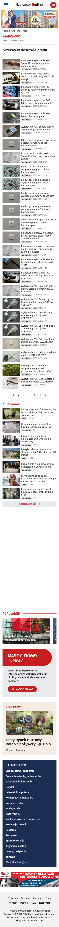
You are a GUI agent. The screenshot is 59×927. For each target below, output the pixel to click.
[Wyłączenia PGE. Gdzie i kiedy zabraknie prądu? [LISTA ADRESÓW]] (11, 317)
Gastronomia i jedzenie (19, 781)
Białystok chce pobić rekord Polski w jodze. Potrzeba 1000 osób (37, 492)
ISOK (33, 902)
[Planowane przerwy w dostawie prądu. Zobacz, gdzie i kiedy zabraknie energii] (11, 237)
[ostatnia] (45, 395)
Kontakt (13, 902)
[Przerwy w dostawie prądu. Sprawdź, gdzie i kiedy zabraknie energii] (11, 157)
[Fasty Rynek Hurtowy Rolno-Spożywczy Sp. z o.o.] (29, 723)
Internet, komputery (17, 792)
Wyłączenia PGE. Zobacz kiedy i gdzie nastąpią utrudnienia (37, 128)
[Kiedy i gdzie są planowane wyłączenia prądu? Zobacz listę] (11, 197)
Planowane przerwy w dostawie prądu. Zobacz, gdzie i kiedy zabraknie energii (38, 236)
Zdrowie (10, 856)
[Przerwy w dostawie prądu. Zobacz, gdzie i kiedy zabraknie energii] (11, 78)
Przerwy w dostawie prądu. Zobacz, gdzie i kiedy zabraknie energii (37, 76)
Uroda (24, 485)
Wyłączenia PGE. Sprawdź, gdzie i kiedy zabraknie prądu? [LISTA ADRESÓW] (38, 289)
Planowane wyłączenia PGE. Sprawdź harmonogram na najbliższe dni (36, 63)
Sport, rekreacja (15, 840)
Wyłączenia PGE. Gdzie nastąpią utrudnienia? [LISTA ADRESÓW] (37, 340)
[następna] (40, 395)
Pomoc (24, 902)
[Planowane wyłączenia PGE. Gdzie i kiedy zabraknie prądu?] (11, 104)
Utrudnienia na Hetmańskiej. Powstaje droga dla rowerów (36, 425)
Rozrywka (11, 835)
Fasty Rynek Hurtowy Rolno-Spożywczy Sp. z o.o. (29, 742)
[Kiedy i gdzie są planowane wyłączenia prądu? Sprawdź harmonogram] (11, 184)
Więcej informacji (15, 750)
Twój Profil (44, 902)
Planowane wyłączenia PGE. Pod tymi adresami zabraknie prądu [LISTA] (38, 262)
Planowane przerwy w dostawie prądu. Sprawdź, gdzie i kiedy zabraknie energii (38, 249)
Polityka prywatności (20, 910)
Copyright (9, 914)
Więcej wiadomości (28, 504)
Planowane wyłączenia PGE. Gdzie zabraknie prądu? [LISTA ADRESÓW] (37, 275)
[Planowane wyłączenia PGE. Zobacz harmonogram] (11, 117)
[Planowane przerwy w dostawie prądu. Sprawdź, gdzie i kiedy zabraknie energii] (11, 250)
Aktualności (26, 69)
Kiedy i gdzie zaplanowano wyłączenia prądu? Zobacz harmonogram (35, 169)
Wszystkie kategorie (17, 862)
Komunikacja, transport (19, 797)
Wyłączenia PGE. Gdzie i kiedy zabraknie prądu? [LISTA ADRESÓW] (36, 315)
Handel (10, 787)
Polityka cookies (41, 910)
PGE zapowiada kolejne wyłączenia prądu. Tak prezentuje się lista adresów (36, 368)
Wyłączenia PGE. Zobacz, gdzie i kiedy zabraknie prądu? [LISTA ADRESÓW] (38, 302)
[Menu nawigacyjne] (53, 5)
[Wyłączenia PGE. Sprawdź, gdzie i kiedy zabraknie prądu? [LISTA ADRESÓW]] (11, 290)
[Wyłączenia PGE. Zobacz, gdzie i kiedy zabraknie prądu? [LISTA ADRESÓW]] (11, 303)
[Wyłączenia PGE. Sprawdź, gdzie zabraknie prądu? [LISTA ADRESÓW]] (11, 330)
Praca (24, 418)
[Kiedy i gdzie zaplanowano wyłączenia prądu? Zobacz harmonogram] (11, 171)
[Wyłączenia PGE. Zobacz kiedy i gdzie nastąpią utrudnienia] (11, 131)
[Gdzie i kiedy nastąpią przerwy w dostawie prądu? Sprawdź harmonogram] (11, 224)
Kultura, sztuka (14, 803)
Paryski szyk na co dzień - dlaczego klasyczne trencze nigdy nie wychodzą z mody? (38, 478)
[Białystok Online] (29, 5)
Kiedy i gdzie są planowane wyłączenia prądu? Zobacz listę (37, 194)
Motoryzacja (13, 813)
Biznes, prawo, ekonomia (20, 770)
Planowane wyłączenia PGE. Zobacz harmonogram (36, 115)
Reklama (11, 829)
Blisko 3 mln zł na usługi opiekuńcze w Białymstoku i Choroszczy (36, 439)
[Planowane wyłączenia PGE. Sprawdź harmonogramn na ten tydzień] (11, 91)
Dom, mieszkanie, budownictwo (24, 776)
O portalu (13, 898)
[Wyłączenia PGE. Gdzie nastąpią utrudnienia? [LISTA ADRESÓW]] (11, 343)
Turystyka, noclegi (16, 846)
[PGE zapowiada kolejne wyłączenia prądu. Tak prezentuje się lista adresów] (11, 370)
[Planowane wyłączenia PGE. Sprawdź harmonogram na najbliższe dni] (11, 64)
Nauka (24, 458)
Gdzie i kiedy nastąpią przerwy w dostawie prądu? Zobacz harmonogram (38, 143)
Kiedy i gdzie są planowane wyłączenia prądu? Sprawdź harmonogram (35, 182)
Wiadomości (22, 31)
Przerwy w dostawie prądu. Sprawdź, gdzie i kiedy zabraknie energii (38, 156)
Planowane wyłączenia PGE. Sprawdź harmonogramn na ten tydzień (38, 90)
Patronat (37, 898)
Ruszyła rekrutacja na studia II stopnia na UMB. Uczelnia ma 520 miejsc (38, 452)
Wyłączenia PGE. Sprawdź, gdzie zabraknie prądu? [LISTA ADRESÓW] (38, 328)
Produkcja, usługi (16, 824)
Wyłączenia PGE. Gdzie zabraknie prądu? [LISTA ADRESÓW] (38, 354)
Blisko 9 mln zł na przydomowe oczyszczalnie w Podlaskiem (37, 465)
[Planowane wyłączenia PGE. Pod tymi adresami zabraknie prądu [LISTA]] (11, 263)
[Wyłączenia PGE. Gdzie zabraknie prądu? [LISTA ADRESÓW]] (11, 356)
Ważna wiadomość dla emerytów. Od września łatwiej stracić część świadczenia (38, 412)
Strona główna (9, 31)
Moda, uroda (13, 808)
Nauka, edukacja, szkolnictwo (23, 819)
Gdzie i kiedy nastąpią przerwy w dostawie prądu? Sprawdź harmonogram (38, 222)
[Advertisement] (29, 559)
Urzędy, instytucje (16, 851)
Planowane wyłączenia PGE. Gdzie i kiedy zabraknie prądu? (37, 101)
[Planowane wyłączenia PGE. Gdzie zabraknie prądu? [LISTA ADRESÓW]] (11, 277)
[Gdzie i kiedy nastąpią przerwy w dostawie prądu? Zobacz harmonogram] (11, 144)
